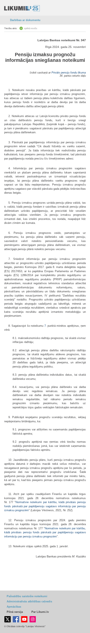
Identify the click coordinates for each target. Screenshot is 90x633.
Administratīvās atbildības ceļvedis (29, 601)
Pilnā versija (15, 611)
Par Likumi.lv (40, 611)
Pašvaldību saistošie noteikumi (27, 596)
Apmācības (14, 606)
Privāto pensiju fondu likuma (68, 72)
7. (45, 325)
